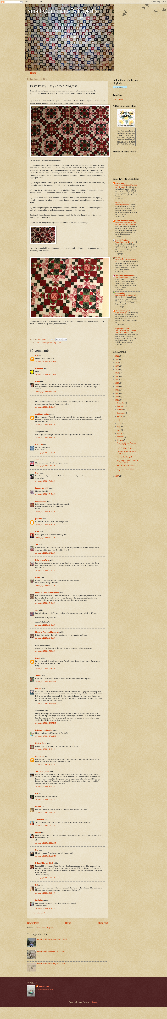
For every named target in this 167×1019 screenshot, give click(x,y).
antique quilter (40, 501)
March (119, 433)
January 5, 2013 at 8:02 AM (45, 553)
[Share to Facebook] (63, 339)
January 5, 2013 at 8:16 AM (45, 570)
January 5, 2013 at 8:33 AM (45, 586)
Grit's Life (39, 445)
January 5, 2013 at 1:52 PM (45, 786)
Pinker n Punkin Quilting (124, 221)
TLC (36, 545)
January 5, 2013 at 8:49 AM (45, 638)
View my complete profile (45, 990)
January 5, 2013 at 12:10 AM (45, 374)
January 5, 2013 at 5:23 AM (45, 512)
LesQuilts (39, 900)
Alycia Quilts (120, 183)
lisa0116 (38, 689)
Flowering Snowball (122, 205)
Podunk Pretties (121, 240)
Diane (37, 381)
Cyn (36, 793)
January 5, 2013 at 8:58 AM (45, 651)
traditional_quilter (42, 414)
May (119, 426)
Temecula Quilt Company (124, 275)
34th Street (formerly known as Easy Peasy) (128, 461)
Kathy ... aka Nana (42, 560)
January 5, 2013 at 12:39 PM (45, 723)
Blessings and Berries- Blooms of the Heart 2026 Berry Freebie (126, 223)
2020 (117, 376)
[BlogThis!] (59, 339)
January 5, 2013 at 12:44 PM (45, 736)
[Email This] (56, 339)
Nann (37, 532)
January (120, 440)
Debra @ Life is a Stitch (44, 863)
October (120, 410)
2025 (117, 359)
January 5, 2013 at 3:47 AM (45, 494)
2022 (117, 370)
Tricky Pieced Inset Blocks (124, 242)
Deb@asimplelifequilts (43, 730)
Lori (36, 850)
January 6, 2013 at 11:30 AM (45, 856)
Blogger (94, 1002)
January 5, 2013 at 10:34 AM (45, 682)
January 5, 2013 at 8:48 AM (45, 603)
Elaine (37, 577)
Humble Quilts (120, 258)
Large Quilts (57, 343)
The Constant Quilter (123, 311)
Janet (37, 460)
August (120, 416)
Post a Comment (39, 913)
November (121, 406)
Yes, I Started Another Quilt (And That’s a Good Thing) (126, 331)
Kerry (37, 473)
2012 (117, 476)
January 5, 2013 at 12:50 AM (45, 392)
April (119, 430)
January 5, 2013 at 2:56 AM (45, 466)
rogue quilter (120, 293)
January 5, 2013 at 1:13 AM (45, 407)
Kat (36, 885)
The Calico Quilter (42, 772)
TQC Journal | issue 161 (123, 277)
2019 (117, 380)
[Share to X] (61, 339)
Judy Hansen (44, 986)
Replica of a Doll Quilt (124, 457)
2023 (117, 366)
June (119, 423)
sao (36, 610)
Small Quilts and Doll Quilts (62, 10)
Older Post (103, 923)
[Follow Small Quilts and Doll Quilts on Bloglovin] (120, 89)
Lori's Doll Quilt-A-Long (125, 448)
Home (33, 72)
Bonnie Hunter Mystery (43, 343)
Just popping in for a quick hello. (126, 295)
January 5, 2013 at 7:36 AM (45, 525)
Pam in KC (39, 368)
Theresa (38, 676)
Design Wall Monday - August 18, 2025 (51, 964)
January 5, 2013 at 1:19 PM (45, 749)
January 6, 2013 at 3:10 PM (45, 878)
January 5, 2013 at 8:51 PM (45, 825)
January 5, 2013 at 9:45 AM (45, 669)
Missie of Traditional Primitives (47, 593)
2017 (117, 386)
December (121, 403)
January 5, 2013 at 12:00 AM (45, 361)
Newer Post (33, 923)
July (119, 420)
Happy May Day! (121, 313)
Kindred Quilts (40, 743)
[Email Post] (52, 339)
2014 (117, 397)
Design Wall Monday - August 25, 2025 (51, 951)
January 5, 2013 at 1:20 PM (45, 764)
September (121, 413)
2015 (117, 393)
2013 (117, 400)
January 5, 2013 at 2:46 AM (45, 453)
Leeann (38, 832)
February (120, 437)
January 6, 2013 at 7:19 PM (45, 908)
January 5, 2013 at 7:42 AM (45, 538)
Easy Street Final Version (126, 466)
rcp (36, 355)
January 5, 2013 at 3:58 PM (45, 799)
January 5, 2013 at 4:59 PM (45, 812)
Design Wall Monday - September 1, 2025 (52, 939)
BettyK (37, 658)
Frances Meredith (41, 488)
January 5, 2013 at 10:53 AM (45, 703)
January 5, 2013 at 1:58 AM (45, 437)
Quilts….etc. (120, 203)
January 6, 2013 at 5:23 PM (45, 893)
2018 (117, 383)
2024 (117, 363)
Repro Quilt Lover (122, 329)
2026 (117, 356)
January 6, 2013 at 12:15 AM (45, 843)
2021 (117, 373)
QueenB (38, 806)
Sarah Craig (39, 819)
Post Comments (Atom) (45, 928)
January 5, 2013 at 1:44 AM (45, 425)
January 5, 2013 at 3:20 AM (45, 481)
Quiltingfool (39, 756)
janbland (38, 519)
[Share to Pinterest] (66, 339)
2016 (117, 390)
